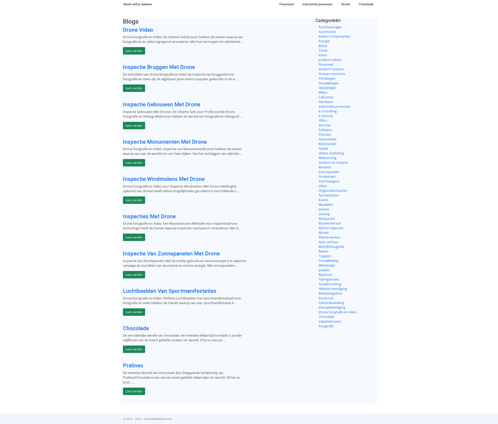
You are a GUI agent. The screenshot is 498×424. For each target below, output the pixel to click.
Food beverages (330, 27)
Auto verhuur (328, 242)
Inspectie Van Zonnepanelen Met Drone (171, 253)
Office (323, 120)
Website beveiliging (333, 289)
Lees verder (134, 51)
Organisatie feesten (333, 190)
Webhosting (327, 158)
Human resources (332, 74)
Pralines (133, 365)
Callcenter (326, 97)
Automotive (327, 32)
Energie (324, 41)
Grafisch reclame (331, 69)
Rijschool (325, 275)
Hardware (326, 102)
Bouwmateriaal (330, 223)
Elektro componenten (335, 36)
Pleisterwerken (329, 237)
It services (326, 116)
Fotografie (326, 326)
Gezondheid (327, 139)
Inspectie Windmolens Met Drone (164, 179)
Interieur (325, 134)
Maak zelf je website (138, 4)
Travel (323, 50)
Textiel (345, 4)
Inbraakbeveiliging (332, 307)
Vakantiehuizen (330, 321)
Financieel (286, 4)
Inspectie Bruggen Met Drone (159, 67)
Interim (324, 209)
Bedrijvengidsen (330, 293)
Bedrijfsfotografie (331, 247)
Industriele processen (317, 4)
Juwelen (324, 270)
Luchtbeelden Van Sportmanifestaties (169, 291)
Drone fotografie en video (337, 312)
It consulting (328, 111)
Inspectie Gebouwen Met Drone (161, 104)
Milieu (323, 92)
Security (325, 125)
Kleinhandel (327, 144)
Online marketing (331, 153)
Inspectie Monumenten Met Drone (165, 142)
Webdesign (327, 265)
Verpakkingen (329, 83)
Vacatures (326, 298)
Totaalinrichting (330, 284)
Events (323, 200)
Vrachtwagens (329, 181)
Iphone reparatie (331, 228)
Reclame (325, 167)
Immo (323, 55)
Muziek (324, 232)
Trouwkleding (328, 261)
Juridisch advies (330, 60)
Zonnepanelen (329, 172)
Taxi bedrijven (329, 195)
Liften (323, 186)
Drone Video (138, 30)
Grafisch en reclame (333, 162)
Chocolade (366, 4)
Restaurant (327, 218)
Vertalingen (327, 78)
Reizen (323, 251)
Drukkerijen (327, 176)
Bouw (323, 46)
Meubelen (326, 204)
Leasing (324, 214)
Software (325, 130)
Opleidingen (327, 88)
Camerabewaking (331, 303)
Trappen (325, 256)
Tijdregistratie (329, 279)
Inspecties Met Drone (149, 216)
